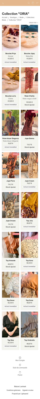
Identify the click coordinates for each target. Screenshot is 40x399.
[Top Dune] (29, 285)
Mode (22, 17)
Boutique (13, 17)
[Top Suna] (29, 245)
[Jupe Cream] (29, 165)
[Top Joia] (29, 205)
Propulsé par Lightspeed (20, 394)
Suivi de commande (20, 368)
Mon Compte (20, 360)
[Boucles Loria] (10, 80)
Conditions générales (13, 390)
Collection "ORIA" (15, 20)
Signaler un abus (27, 390)
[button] (3, 3)
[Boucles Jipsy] (29, 38)
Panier (20, 375)
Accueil (4, 17)
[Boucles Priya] (10, 38)
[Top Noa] (10, 325)
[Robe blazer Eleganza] (10, 123)
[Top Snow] (10, 285)
